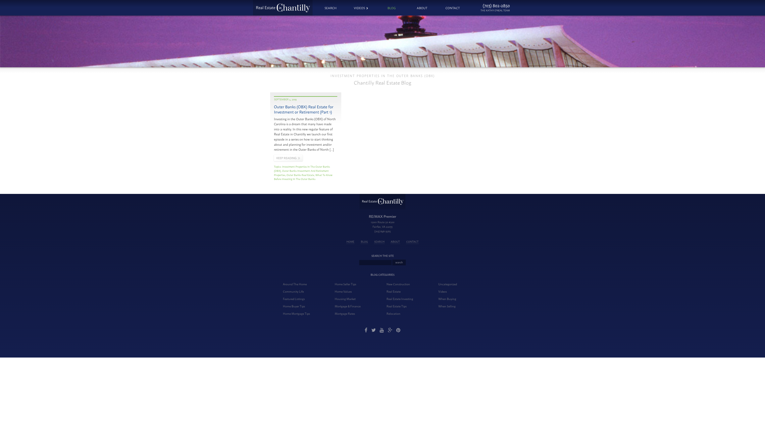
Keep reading (286, 157)
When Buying (447, 298)
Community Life (293, 291)
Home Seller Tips (345, 283)
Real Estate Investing (399, 298)
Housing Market (345, 298)
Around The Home (295, 283)
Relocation (393, 313)
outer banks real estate (300, 175)
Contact (452, 7)
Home (350, 241)
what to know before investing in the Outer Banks (303, 177)
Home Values (343, 291)
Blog (391, 7)
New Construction (398, 283)
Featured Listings (294, 298)
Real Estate (393, 291)
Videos (359, 7)
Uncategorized (447, 283)
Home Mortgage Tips (296, 313)
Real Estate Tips (396, 306)
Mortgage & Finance (348, 306)
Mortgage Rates (345, 313)
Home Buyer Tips (294, 306)
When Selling (447, 306)
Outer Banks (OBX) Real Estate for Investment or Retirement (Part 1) (303, 109)
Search (330, 7)
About (422, 7)
